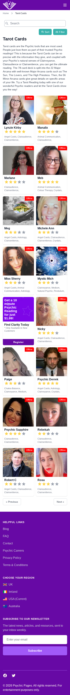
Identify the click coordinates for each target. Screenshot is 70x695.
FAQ (6, 536)
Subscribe (35, 650)
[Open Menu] (65, 5)
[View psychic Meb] (51, 170)
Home (6, 13)
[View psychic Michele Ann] (51, 220)
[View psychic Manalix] (51, 120)
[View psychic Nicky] (18, 321)
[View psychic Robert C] (18, 472)
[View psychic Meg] (18, 220)
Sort (47, 31)
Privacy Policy (12, 557)
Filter (62, 31)
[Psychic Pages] (9, 5)
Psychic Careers (13, 550)
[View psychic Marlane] (18, 170)
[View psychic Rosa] (51, 472)
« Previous (12, 501)
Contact (8, 543)
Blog (6, 528)
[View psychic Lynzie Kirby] (18, 120)
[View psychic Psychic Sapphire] (18, 422)
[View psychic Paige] (18, 371)
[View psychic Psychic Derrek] (51, 371)
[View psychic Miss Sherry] (18, 271)
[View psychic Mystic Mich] (51, 271)
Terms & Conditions (15, 565)
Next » (60, 501)
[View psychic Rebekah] (51, 422)
